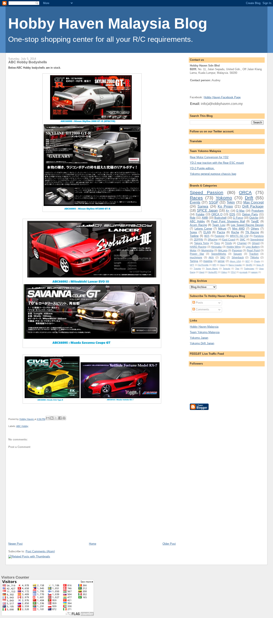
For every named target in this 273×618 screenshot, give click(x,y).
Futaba (200, 214)
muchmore (196, 257)
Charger (242, 243)
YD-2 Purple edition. (202, 168)
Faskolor (220, 235)
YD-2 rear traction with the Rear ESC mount (217, 162)
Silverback (238, 257)
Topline (194, 235)
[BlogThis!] (52, 418)
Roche (235, 232)
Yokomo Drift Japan (202, 343)
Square (237, 253)
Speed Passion (206, 192)
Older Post (169, 543)
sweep (254, 272)
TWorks (254, 257)
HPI (214, 265)
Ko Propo (225, 206)
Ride (192, 217)
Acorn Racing (198, 225)
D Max (240, 210)
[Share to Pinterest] (64, 418)
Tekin (231, 202)
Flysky (257, 261)
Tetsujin (226, 268)
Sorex (193, 232)
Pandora (259, 235)
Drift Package (253, 206)
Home (92, 543)
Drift (249, 197)
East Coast (228, 239)
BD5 (206, 235)
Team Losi (218, 225)
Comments (202, 309)
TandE (255, 221)
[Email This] (48, 418)
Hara (222, 265)
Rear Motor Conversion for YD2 (209, 157)
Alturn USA (235, 261)
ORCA (245, 192)
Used (201, 272)
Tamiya (194, 261)
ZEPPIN (198, 239)
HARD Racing (198, 246)
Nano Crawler (235, 265)
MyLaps (222, 250)
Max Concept (253, 202)
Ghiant (256, 243)
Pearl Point (253, 250)
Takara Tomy (201, 243)
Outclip (253, 217)
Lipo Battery (253, 246)
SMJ (222, 257)
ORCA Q (216, 214)
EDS (232, 214)
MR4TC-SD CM (239, 235)
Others (255, 228)
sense (221, 261)
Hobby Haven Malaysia (204, 326)
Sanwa (202, 206)
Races (196, 197)
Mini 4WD (238, 228)
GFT (192, 265)
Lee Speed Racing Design (247, 225)
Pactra (221, 232)
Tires (217, 243)
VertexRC (212, 272)
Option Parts (250, 214)
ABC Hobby (22, 426)
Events (195, 202)
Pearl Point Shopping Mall (228, 221)
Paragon (237, 250)
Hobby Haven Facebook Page (222, 97)
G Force (238, 217)
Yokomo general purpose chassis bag (213, 173)
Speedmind (257, 239)
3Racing (213, 239)
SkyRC (249, 265)
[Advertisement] (207, 478)
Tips (237, 268)
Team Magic (212, 268)
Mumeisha (207, 250)
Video (224, 272)
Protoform (257, 210)
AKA (211, 257)
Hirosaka (216, 246)
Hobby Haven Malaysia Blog (107, 23)
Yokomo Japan (199, 337)
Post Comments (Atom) (40, 551)
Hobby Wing (234, 246)
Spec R (260, 265)
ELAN (207, 232)
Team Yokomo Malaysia (204, 332)
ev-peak (243, 272)
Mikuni (222, 228)
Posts (199, 302)
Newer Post (15, 543)
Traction (253, 253)
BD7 (247, 261)
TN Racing (252, 232)
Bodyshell (220, 217)
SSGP (213, 202)
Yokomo (224, 197)
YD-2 (233, 272)
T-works (197, 268)
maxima (207, 261)
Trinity (228, 243)
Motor (193, 250)
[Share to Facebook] (60, 418)
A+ (227, 210)
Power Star (197, 253)
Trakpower (249, 268)
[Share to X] (56, 418)
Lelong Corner (203, 228)
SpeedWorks (218, 253)
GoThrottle (203, 265)
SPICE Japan (207, 210)
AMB (205, 217)
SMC (242, 239)
